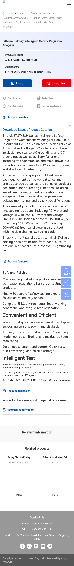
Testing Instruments (41, 13)
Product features (48, 98)
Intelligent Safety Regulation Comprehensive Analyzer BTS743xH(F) (30, 24)
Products (22, 13)
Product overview (14, 98)
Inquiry (20, 83)
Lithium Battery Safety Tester (47, 18)
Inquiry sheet (59, 83)
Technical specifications (51, 106)
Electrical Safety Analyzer (15, 18)
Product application (15, 106)
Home (10, 13)
